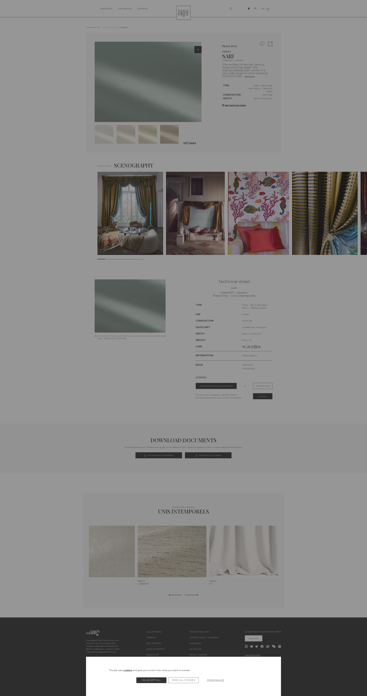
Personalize (215, 680)
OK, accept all (151, 680)
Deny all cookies (183, 680)
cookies (127, 670)
